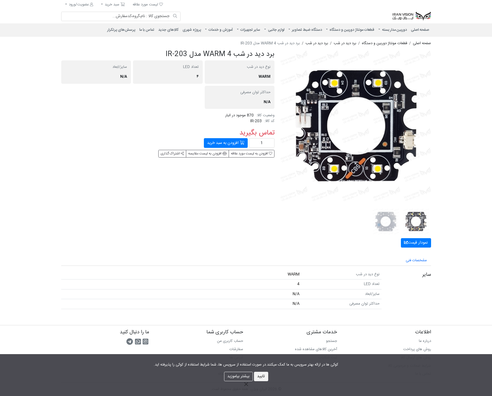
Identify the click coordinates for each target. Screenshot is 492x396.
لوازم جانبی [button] (275, 30)
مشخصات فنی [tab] (416, 260)
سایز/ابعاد (119, 67)
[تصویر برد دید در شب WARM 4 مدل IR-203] (355, 126)
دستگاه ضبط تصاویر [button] (306, 30)
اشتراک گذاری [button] (171, 153)
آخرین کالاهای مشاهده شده (316, 349)
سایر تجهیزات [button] (249, 30)
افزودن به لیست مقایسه (205, 153)
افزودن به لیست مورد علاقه (250, 153)
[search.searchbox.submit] (175, 16)
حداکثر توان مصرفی (255, 92)
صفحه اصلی (420, 30)
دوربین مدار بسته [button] (394, 30)
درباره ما (425, 341)
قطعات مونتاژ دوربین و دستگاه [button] (351, 30)
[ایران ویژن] (360, 16)
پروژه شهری (192, 30)
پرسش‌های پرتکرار (121, 30)
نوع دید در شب (258, 67)
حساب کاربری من (230, 341)
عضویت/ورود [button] (79, 4)
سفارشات (236, 349)
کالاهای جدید (168, 30)
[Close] (246, 384)
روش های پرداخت (417, 349)
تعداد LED (191, 67)
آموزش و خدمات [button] (220, 30)
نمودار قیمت (418, 242)
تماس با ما (146, 30)
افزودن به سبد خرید (223, 143)
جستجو (331, 341)
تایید (261, 376)
